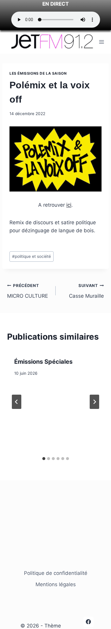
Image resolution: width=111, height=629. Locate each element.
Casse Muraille (86, 291)
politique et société (31, 256)
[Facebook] (88, 622)
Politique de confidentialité (55, 573)
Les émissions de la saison (38, 73)
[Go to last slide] (16, 402)
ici (68, 205)
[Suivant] (94, 402)
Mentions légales (56, 584)
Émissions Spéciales (43, 361)
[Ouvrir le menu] (101, 41)
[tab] (43, 458)
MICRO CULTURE (27, 291)
